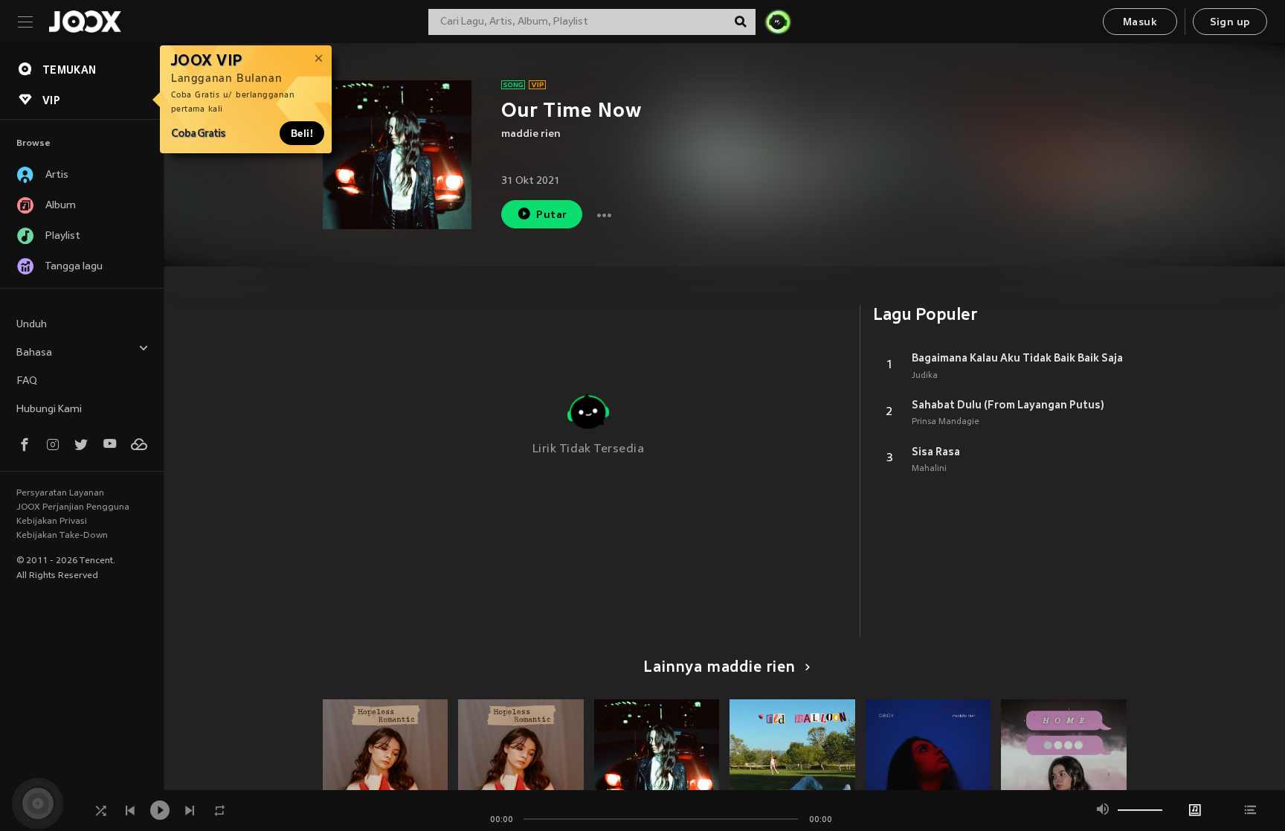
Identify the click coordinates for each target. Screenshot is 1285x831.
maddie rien (531, 134)
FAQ (26, 381)
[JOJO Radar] (778, 21)
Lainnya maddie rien (719, 668)
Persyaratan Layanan (60, 493)
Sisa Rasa (936, 452)
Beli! (302, 133)
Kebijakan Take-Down (62, 535)
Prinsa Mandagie (945, 421)
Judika (925, 375)
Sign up (1230, 22)
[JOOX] (85, 21)
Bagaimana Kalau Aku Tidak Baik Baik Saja (1017, 358)
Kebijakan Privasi (51, 521)
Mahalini (929, 468)
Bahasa (34, 353)
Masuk (1140, 22)
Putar (551, 215)
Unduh (31, 324)
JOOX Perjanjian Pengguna (72, 507)
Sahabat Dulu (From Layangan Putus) (1008, 405)
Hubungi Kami (49, 409)
